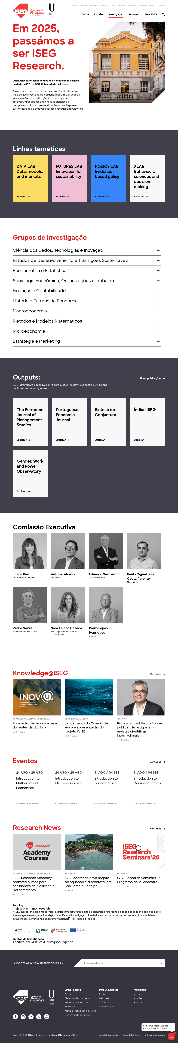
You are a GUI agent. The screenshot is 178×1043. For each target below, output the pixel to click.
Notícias (84, 5)
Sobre (85, 14)
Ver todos (155, 762)
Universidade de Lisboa (77, 1015)
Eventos (121, 5)
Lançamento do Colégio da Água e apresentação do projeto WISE (86, 727)
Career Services (107, 1006)
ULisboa (75, 5)
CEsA (42, 942)
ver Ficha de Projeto (83, 918)
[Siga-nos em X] (38, 1016)
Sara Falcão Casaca (66, 628)
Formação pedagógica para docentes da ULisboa (35, 725)
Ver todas (155, 674)
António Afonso (63, 574)
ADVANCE (18, 942)
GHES (50, 942)
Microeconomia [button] (29, 331)
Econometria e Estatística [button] (40, 270)
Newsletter (104, 5)
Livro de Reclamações (109, 1035)
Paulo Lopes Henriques (98, 630)
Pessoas (133, 14)
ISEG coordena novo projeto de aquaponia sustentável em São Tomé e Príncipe (88, 882)
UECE (69, 942)
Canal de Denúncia (131, 1035)
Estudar (98, 14)
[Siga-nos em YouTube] (46, 1016)
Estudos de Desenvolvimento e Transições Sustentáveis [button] (70, 260)
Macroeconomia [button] (30, 311)
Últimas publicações (149, 378)
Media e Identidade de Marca (80, 1010)
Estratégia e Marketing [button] (36, 341)
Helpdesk (143, 5)
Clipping (93, 5)
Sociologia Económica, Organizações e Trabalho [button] (63, 280)
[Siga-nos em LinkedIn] (31, 1016)
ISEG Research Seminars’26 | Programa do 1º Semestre (139, 880)
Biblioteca (70, 1006)
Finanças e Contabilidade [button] (39, 290)
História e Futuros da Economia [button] (45, 301)
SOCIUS (60, 942)
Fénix (102, 994)
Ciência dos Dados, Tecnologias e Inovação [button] (58, 250)
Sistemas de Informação (78, 998)
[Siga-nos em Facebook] (15, 1016)
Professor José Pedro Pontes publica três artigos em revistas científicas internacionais (140, 729)
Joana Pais (21, 574)
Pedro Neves (22, 628)
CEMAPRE (32, 942)
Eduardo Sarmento (103, 574)
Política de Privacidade (154, 1035)
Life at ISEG (150, 14)
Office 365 (104, 1002)
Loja (113, 5)
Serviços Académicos (76, 1002)
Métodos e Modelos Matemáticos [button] (47, 321)
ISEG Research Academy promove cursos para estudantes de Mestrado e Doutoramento (33, 884)
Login (151, 5)
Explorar (22, 196)
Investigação (116, 14)
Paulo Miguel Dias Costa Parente (140, 576)
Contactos (132, 5)
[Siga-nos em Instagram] (23, 1016)
